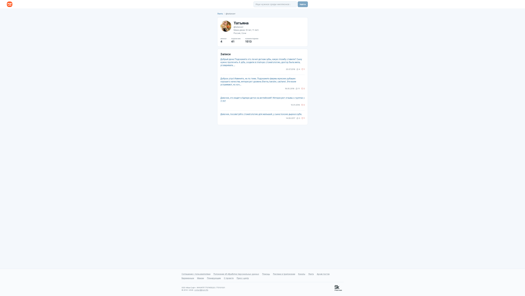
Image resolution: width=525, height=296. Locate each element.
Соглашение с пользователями (196, 274)
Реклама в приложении (284, 274)
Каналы (301, 274)
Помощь (266, 274)
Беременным (188, 278)
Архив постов (323, 274)
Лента (220, 13)
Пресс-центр (243, 278)
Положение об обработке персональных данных (236, 274)
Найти (303, 4)
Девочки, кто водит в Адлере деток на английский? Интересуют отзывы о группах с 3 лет (262, 99)
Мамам (200, 278)
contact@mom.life (201, 290)
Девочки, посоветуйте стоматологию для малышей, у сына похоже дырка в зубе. (261, 114)
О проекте (229, 278)
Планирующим (214, 278)
